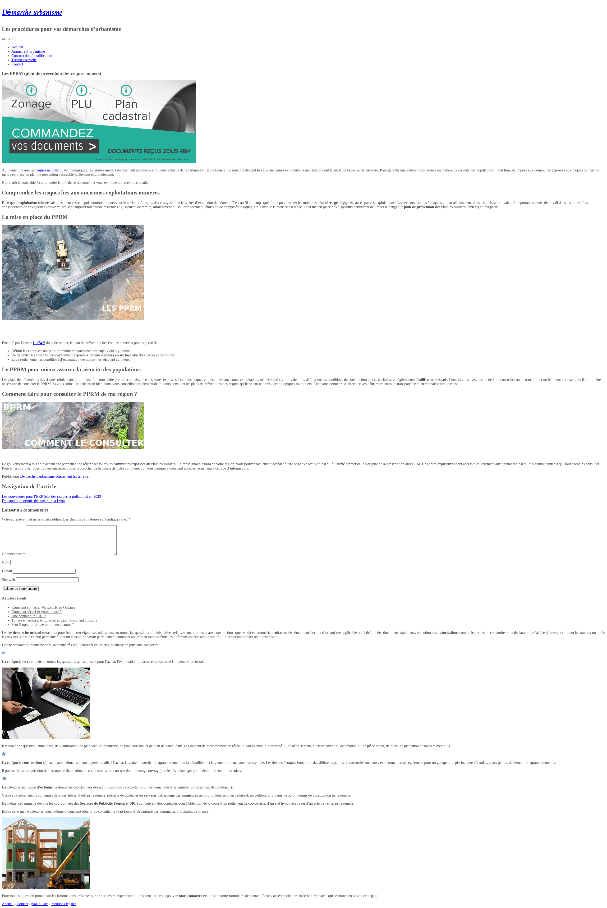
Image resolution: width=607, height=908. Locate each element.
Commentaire (13, 554)
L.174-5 (39, 343)
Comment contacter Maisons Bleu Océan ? (43, 607)
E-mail (7, 571)
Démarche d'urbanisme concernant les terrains (54, 476)
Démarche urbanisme (32, 13)
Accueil (17, 47)
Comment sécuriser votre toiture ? (36, 612)
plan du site (39, 904)
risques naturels (47, 170)
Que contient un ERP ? (28, 616)
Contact (17, 64)
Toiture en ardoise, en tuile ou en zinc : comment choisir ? (54, 620)
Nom (5, 562)
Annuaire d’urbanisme (28, 51)
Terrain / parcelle (24, 60)
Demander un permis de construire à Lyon (33, 501)
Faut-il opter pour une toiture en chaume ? (42, 624)
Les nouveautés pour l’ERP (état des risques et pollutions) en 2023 (51, 496)
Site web (8, 580)
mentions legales (63, 904)
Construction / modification (31, 56)
